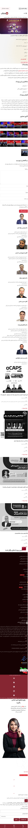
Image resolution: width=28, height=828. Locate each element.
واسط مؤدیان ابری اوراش (23, 564)
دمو (14, 793)
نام (27, 186)
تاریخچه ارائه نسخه (23, 589)
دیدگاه (26, 169)
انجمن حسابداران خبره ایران (23, 71)
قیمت (14, 786)
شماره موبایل (25, 814)
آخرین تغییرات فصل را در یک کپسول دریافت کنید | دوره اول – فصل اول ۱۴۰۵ (14, 395)
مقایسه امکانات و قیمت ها (23, 605)
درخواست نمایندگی (5, 8)
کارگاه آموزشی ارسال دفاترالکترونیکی (21, 533)
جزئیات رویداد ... (24, 408)
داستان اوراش (25, 569)
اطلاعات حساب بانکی (24, 612)
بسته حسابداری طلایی (24, 559)
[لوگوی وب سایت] (4, 13)
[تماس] (14, 777)
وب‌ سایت (26, 199)
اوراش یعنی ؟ (24, 576)
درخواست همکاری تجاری (23, 618)
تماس (14, 779)
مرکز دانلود (26, 587)
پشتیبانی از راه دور (23, 582)
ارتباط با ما (26, 572)
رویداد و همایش (25, 599)
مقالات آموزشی (25, 594)
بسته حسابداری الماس (24, 561)
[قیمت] (14, 784)
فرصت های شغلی (24, 620)
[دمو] (14, 791)
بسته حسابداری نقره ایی (23, 556)
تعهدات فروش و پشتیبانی (23, 610)
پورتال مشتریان (24, 8)
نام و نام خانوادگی (24, 808)
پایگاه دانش (26, 597)
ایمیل (26, 192)
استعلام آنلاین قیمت (24, 607)
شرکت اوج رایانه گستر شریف (12, 698)
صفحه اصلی (24, 17)
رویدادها (20, 17)
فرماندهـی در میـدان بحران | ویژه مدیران (21, 441)
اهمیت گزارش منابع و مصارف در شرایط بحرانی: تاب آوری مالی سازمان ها (15, 487)
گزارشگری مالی (23, 59)
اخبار (27, 574)
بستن (16, 819)
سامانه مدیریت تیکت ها (23, 584)
